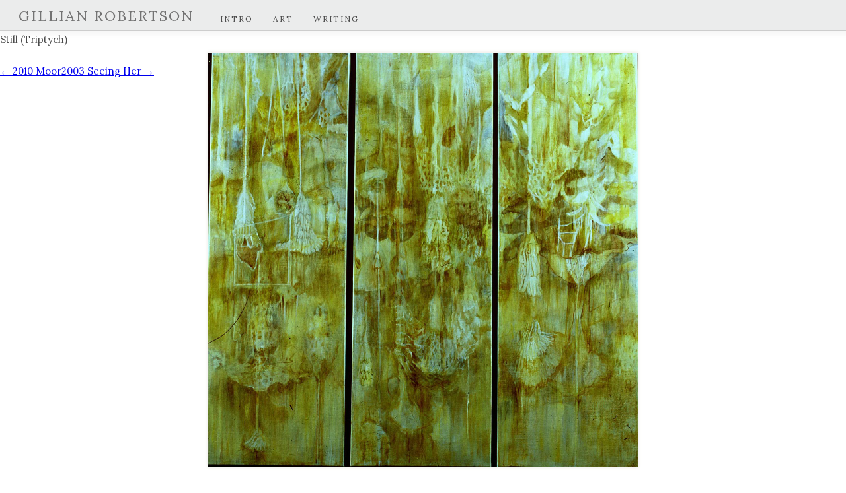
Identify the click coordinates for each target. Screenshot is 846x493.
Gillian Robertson (106, 16)
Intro (236, 19)
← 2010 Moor (30, 71)
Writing (336, 19)
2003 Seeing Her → (107, 71)
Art (283, 19)
